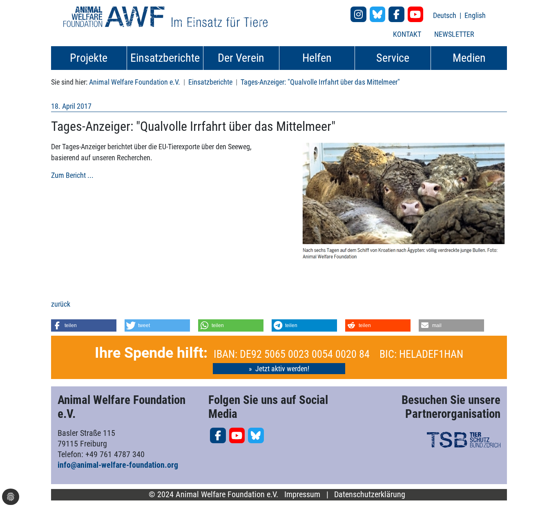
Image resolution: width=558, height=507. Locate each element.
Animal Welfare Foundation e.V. (134, 82)
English (475, 15)
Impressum (302, 494)
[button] (83, 325)
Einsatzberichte (210, 82)
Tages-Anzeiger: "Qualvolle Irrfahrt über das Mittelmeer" (320, 82)
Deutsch (445, 15)
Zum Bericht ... (72, 175)
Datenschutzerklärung (369, 494)
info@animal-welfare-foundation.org (118, 465)
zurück (60, 304)
